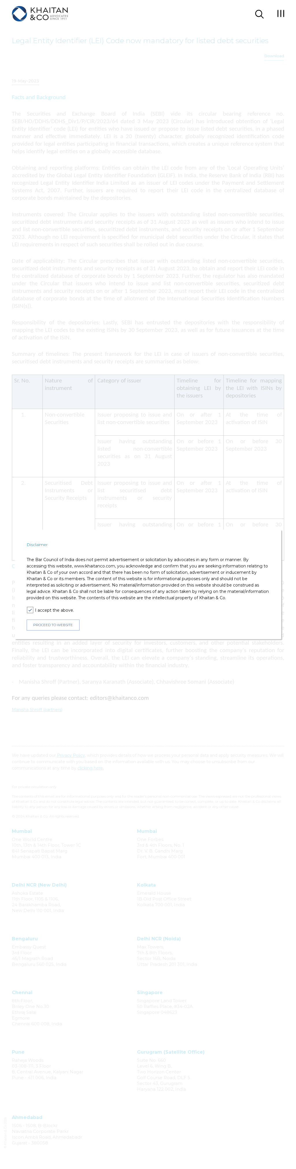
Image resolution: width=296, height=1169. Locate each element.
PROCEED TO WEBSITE (53, 625)
